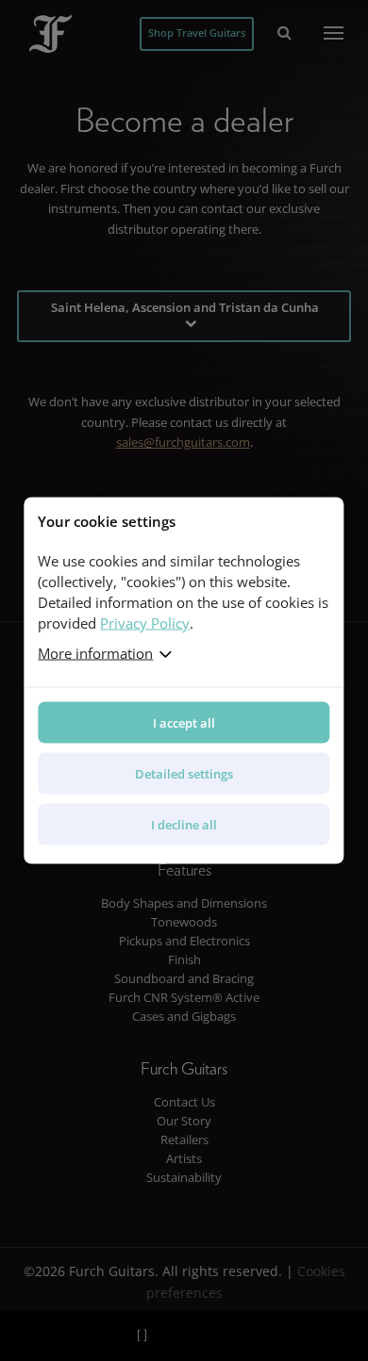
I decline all (184, 824)
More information (95, 653)
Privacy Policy (145, 623)
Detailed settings (184, 773)
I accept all (184, 722)
